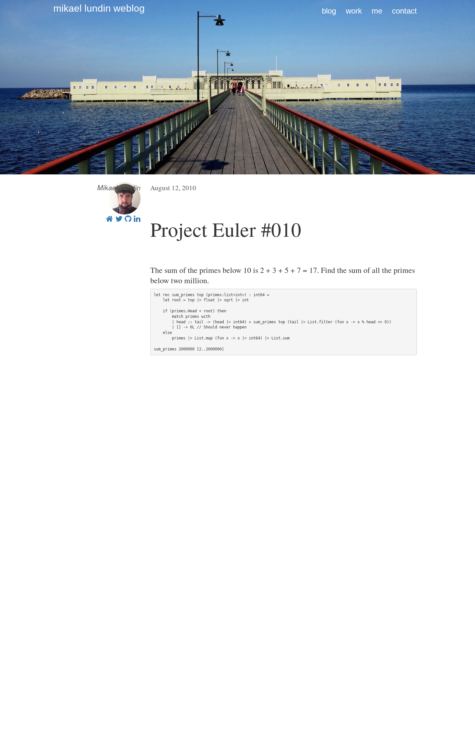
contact (404, 10)
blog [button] (329, 10)
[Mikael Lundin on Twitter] (118, 218)
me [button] (377, 10)
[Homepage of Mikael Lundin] (109, 218)
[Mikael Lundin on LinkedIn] (137, 218)
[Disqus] (283, 456)
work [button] (354, 10)
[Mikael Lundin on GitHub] (128, 218)
